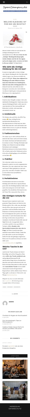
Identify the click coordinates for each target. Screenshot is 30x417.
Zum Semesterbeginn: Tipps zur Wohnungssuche (11, 321)
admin (16, 293)
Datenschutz (15, 409)
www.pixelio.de (7, 280)
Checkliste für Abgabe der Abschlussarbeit (14, 315)
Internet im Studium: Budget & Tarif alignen (15, 375)
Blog (15, 19)
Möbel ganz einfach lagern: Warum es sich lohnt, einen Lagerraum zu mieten (15, 396)
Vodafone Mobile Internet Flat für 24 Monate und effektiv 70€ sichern (13, 327)
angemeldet (11, 346)
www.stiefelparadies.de (8, 243)
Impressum (15, 406)
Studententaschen (12, 275)
